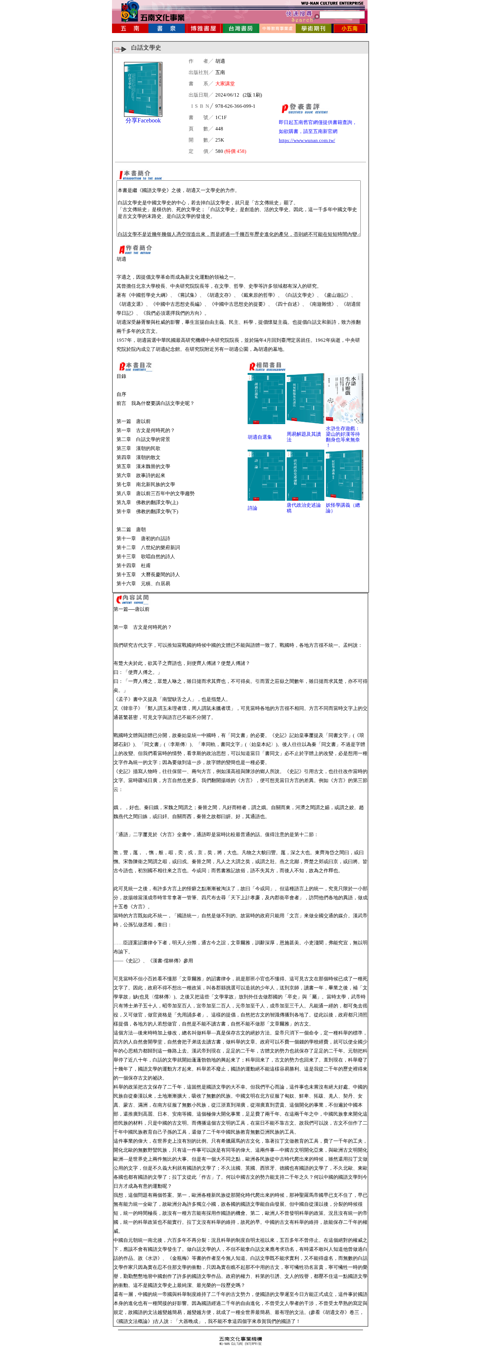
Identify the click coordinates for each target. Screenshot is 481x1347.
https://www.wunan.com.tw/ (307, 140)
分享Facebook (143, 120)
